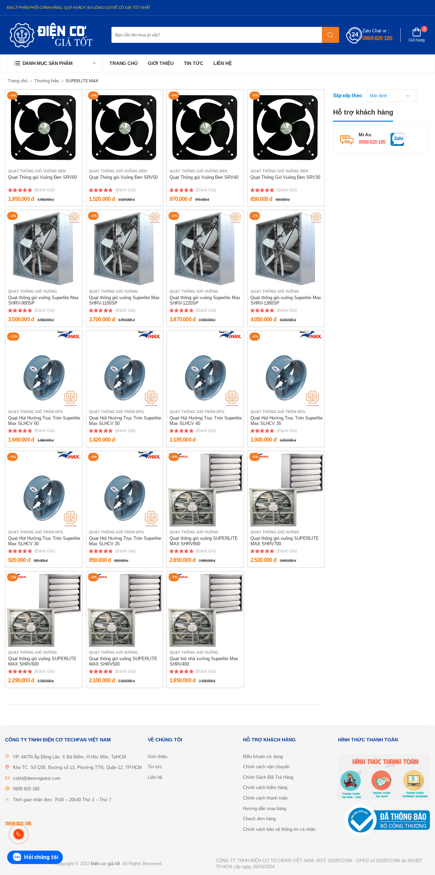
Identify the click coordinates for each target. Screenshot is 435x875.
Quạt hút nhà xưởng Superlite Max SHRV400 (204, 661)
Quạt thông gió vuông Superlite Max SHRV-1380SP (285, 300)
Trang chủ (123, 63)
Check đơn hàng (259, 818)
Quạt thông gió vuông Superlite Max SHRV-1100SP (124, 300)
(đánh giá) (44, 190)
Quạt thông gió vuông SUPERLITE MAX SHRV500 (123, 661)
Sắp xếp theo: (348, 95)
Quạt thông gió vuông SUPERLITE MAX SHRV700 (284, 541)
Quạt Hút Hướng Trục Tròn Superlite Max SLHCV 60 (44, 420)
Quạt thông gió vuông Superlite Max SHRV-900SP (43, 300)
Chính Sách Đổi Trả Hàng (268, 777)
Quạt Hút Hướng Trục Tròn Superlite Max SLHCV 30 (44, 541)
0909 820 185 (377, 38)
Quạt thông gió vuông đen (37, 171)
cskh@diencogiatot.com (36, 778)
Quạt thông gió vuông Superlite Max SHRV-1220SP (205, 300)
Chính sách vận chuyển (266, 766)
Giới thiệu (161, 63)
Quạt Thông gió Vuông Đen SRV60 (42, 177)
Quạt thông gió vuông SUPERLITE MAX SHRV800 (204, 541)
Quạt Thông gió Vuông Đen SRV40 (204, 177)
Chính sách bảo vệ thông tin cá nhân (279, 829)
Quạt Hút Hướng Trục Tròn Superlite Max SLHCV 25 (125, 541)
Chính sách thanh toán (265, 798)
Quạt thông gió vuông (32, 291)
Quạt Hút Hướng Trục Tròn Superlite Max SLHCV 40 (206, 420)
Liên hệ (222, 63)
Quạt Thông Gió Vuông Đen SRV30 (285, 177)
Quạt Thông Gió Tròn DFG (35, 412)
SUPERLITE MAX (82, 80)
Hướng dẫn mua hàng (264, 808)
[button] (54, 63)
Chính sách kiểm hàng (265, 787)
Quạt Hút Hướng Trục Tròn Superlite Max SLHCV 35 (286, 420)
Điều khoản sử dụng (263, 756)
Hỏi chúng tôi (41, 857)
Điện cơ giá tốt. (106, 863)
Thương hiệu (46, 80)
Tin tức (193, 63)
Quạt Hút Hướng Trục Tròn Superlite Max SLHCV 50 (125, 420)
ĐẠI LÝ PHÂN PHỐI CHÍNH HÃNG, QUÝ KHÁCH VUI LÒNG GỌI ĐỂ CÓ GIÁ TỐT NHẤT (79, 7)
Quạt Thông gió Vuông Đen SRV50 (123, 177)
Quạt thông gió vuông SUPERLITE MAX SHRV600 (42, 661)
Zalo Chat (371, 30)
